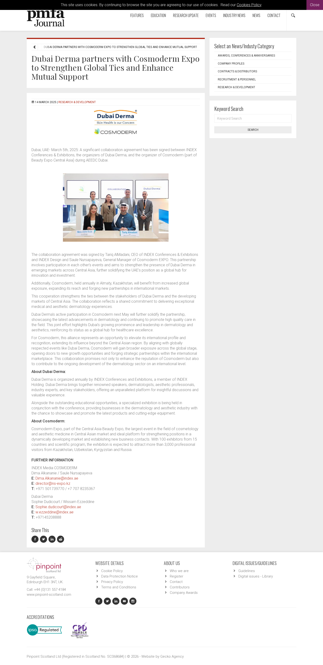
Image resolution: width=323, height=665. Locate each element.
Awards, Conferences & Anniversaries (246, 55)
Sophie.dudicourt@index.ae (58, 507)
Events (211, 15)
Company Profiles (231, 63)
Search (253, 129)
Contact (273, 15)
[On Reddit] (61, 539)
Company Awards (184, 593)
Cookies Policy (249, 5)
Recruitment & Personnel (237, 79)
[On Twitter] (44, 539)
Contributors (180, 587)
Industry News (234, 15)
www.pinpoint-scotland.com (49, 594)
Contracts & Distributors (237, 71)
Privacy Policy (112, 582)
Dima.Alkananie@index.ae (56, 478)
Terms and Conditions (118, 587)
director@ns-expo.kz (52, 483)
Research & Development (77, 102)
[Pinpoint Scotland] (44, 564)
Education (158, 15)
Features (137, 15)
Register (176, 576)
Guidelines (246, 571)
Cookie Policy (112, 571)
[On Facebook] (35, 539)
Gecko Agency (172, 656)
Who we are (179, 571)
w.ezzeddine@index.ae (54, 512)
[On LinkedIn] (52, 539)
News (256, 15)
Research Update (186, 15)
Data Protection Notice (119, 576)
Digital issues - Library (255, 576)
